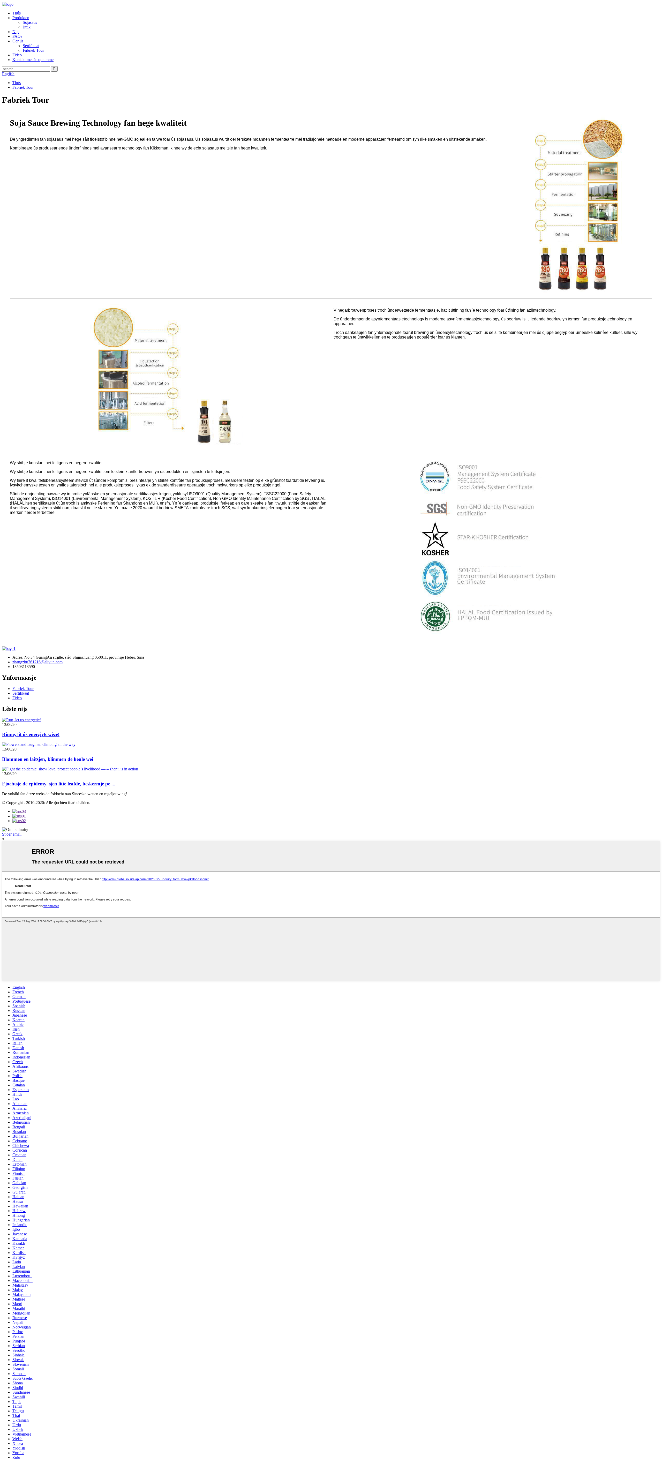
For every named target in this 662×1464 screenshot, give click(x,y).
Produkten (20, 18)
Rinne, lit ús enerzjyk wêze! (30, 734)
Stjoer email (11, 834)
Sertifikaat (31, 45)
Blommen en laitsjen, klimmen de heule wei (47, 759)
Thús (16, 13)
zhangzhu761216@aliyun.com (37, 662)
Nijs (15, 31)
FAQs (17, 36)
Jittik (27, 27)
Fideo (17, 55)
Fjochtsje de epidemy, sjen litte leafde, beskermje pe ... (58, 783)
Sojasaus (30, 22)
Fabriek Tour (33, 50)
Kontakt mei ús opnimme (33, 59)
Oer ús (17, 41)
